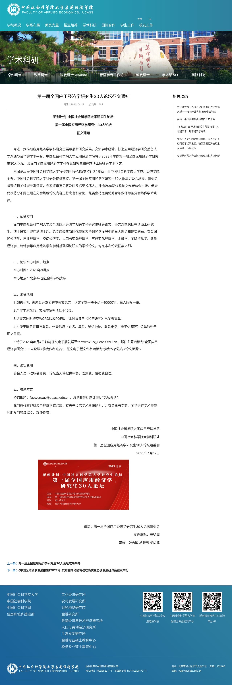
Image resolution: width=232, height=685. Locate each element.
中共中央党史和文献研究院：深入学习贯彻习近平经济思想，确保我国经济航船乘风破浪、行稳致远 (198, 143)
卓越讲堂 (15, 75)
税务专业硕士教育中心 (78, 647)
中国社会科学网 (19, 608)
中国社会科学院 (19, 601)
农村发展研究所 (73, 601)
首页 (139, 19)
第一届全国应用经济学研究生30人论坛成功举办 (49, 563)
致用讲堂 (41, 75)
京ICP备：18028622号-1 (99, 670)
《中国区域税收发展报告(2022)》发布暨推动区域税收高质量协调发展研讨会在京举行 (73, 570)
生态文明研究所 (73, 634)
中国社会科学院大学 (22, 594)
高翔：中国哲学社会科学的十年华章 (196, 119)
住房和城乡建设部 (20, 614)
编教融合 (143, 75)
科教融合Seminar (73, 75)
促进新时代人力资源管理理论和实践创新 (198, 155)
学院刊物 (198, 75)
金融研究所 (70, 614)
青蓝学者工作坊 (112, 75)
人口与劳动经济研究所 (78, 627)
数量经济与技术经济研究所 (82, 621)
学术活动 (169, 75)
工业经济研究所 (73, 594)
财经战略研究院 (73, 608)
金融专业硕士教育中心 (78, 640)
